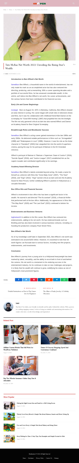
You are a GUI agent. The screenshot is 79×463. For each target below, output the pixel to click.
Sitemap (56, 457)
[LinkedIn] (5, 95)
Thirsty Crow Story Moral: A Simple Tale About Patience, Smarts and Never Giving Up (43, 414)
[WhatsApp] (5, 116)
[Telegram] (5, 111)
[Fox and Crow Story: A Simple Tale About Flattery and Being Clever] (9, 427)
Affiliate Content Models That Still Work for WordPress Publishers (18, 348)
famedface (15, 85)
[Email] (5, 121)
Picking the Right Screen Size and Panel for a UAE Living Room (36, 403)
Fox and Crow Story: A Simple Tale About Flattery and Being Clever (37, 425)
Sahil (6, 73)
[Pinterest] (5, 100)
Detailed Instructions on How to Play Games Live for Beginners (22, 292)
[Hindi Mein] (39, 3)
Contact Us (49, 457)
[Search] (73, 3)
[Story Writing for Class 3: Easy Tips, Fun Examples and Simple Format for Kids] (9, 438)
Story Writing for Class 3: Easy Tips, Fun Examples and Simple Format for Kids (41, 436)
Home (24, 457)
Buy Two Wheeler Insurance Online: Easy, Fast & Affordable (19, 379)
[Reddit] (5, 105)
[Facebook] (5, 84)
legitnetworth (16, 217)
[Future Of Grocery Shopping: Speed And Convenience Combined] (58, 334)
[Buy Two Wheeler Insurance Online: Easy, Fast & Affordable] (20, 365)
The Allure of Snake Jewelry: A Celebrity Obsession (56, 292)
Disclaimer (31, 457)
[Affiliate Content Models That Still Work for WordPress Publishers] (20, 334)
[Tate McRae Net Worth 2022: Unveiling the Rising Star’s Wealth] (39, 37)
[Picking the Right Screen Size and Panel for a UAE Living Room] (9, 405)
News (74, 73)
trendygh (15, 110)
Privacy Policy (40, 457)
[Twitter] (5, 90)
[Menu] (6, 3)
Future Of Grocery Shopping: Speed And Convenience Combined (54, 348)
